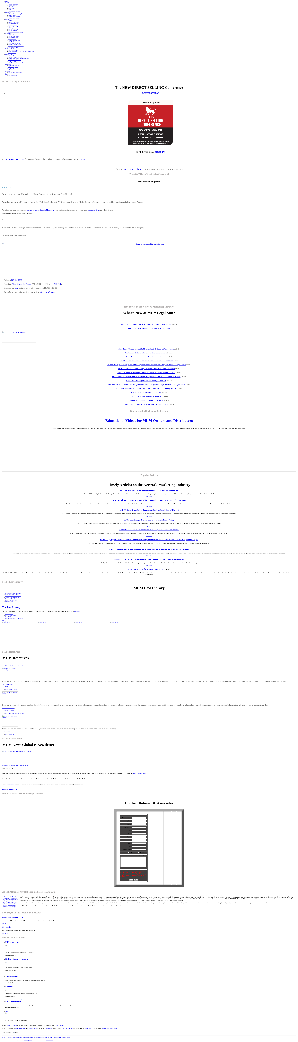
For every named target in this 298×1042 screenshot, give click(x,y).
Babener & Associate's (67, 1028)
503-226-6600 (16, 280)
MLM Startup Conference (12, 917)
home (6, 1)
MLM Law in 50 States (11, 594)
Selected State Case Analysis (12, 597)
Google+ (104, 1028)
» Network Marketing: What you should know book (21, 51)
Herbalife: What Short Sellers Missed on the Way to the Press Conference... (149, 530)
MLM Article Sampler (10, 615)
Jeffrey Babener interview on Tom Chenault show (146, 353)
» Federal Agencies (13, 67)
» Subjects (11, 69)
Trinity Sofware (11, 976)
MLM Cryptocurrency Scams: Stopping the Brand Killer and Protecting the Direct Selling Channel (146, 365)
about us (7, 2)
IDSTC (8, 1011)
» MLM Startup (12, 41)
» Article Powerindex (13, 22)
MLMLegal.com (28, 1040)
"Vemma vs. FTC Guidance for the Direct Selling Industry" (146, 404)
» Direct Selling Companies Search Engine (18, 58)
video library (8, 33)
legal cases (8, 64)
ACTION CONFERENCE (15, 159)
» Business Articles (13, 23)
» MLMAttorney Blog (13, 75)
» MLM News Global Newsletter (16, 62)
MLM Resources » (10, 710)
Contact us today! (60, 1025)
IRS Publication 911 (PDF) (12, 618)
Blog (60, 1037)
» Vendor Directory (13, 55)
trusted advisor (93, 210)
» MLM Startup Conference (15, 72)
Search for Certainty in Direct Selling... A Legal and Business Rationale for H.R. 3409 (149, 500)
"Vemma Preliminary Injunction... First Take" (146, 400)
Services (9, 1037)
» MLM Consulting (13, 29)
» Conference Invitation (14, 43)
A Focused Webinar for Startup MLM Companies (149, 328)
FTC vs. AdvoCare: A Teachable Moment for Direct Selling (146, 324)
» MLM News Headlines (14, 60)
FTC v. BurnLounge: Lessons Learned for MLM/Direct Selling (149, 520)
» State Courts (11, 68)
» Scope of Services (13, 4)
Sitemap (63, 1037)
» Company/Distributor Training (16, 46)
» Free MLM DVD (13, 50)
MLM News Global (47, 292)
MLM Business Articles (11, 600)
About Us (4, 1037)
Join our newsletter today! (139, 773)
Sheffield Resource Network (16, 959)
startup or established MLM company (41, 210)
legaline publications (10, 48)
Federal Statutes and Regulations (13, 593)
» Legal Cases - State (13, 18)
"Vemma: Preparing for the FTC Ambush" (146, 396)
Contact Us (6, 927)
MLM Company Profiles (11, 689)
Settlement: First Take (146, 392)
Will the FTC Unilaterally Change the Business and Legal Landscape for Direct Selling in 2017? (146, 385)
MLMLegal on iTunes (53, 1037)
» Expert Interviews (13, 37)
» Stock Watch (12, 61)
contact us (7, 71)
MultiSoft (9, 986)
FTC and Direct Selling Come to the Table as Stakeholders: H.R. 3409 (146, 373)
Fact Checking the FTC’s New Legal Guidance (146, 381)
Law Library (26, 1037)
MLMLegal (88, 1028)
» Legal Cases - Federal (14, 16)
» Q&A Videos (12, 39)
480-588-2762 (160, 152)
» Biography (11, 8)
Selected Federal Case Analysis (13, 598)
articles (7, 19)
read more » (149, 496)
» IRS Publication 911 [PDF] (15, 32)
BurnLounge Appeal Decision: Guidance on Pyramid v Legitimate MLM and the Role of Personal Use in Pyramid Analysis (149, 540)
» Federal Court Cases (13, 65)
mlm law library (9, 12)
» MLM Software (12, 30)
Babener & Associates (11, 1025)
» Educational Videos (13, 36)
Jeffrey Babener (48, 1028)
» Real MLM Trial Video (14, 44)
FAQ (30, 1037)
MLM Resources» (9, 687)
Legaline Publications (17, 1037)
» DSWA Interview (13, 47)
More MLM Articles (10, 616)
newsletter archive (11, 784)
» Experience (11, 7)
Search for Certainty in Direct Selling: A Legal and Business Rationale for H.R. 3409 (146, 377)
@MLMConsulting (32, 1028)
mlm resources (8, 54)
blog (6, 74)
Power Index (9, 601)
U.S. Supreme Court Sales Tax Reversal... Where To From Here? (146, 361)
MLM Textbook (9, 614)
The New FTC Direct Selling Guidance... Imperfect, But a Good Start (146, 369)
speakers (81, 159)
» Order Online (12, 53)
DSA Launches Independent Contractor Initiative (146, 357)
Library (4, 620)
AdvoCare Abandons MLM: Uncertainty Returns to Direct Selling (146, 349)
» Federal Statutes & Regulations (16, 14)
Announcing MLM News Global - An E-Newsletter (15, 765)
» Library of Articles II (13, 27)
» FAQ (10, 9)
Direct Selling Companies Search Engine (15, 665)
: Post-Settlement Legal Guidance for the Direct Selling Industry (146, 388)
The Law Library (11, 607)
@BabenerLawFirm (20, 1028)
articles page (77, 611)
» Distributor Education (14, 40)
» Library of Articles (13, 26)
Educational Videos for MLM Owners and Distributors (149, 420)
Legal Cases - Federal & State (13, 596)
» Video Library (12, 34)
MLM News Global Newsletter (39, 1037)
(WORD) (21, 618)
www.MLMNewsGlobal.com (9, 789)
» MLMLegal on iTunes (14, 11)
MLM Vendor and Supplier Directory (14, 713)
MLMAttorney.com (13, 942)
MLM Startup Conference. (22, 284)
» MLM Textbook (12, 25)
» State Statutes (12, 15)
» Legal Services (12, 5)
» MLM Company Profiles (14, 57)
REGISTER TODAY (150, 93)
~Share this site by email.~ (112, 1028)
